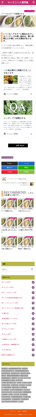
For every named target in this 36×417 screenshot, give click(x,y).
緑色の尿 (27, 389)
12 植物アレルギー (9, 339)
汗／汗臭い (15, 387)
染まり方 (14, 385)
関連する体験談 (8, 355)
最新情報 (24, 411)
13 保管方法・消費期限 (10, 344)
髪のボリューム (6, 399)
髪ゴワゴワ (16, 399)
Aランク (4, 368)
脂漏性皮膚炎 (17, 392)
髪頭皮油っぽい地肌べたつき (9, 401)
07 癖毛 (5, 313)
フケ (4, 375)
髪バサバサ (24, 399)
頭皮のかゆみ (6, 396)
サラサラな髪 (15, 373)
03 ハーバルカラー (9, 292)
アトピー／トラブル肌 (15, 368)
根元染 (28, 385)
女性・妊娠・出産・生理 (9, 382)
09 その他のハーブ (9, 323)
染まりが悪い (6, 385)
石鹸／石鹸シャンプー (16, 389)
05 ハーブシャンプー (10, 303)
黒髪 (21, 401)
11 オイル (6, 334)
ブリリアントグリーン (13, 375)
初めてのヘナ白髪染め (8, 380)
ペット (14, 378)
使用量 (20, 378)
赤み (10, 394)
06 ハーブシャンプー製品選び (12, 308)
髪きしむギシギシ (16, 396)
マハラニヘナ (13, 411)
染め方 (22, 385)
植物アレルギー (6, 387)
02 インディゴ (8, 287)
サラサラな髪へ (25, 373)
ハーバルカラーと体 (8, 157)
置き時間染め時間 (7, 392)
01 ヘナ (6, 282)
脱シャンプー (27, 392)
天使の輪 (19, 380)
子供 (19, 382)
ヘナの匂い (24, 375)
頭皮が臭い (23, 394)
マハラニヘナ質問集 (18, 2)
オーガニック (6, 373)
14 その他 (6, 350)
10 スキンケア (8, 329)
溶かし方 (23, 387)
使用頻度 (27, 378)
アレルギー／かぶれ (8, 371)
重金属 (16, 394)
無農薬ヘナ (5, 389)
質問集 (19, 411)
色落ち (4, 394)
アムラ (24, 368)
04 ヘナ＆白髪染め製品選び (12, 297)
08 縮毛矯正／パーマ (9, 318)
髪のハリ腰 (26, 396)
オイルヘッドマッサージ (21, 371)
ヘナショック (6, 378)
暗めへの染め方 (26, 382)
